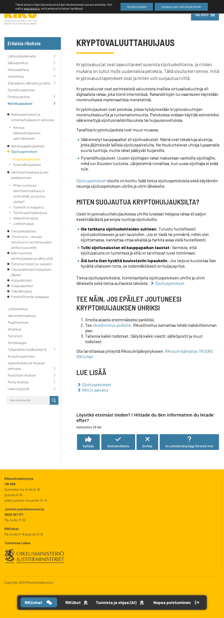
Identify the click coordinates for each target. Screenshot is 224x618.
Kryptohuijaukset (27, 159)
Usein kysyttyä (18, 389)
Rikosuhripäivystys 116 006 (188, 351)
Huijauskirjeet (21, 280)
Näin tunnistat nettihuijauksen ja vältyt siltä (32, 255)
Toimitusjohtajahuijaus (30, 212)
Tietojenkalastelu (23, 231)
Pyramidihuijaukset (27, 164)
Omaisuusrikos (19, 97)
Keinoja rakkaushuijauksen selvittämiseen (26, 132)
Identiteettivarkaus (22, 315)
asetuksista (32, 8)
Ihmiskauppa (17, 343)
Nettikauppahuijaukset (28, 146)
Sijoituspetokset (24, 151)
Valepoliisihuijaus (25, 218)
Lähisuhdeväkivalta (22, 56)
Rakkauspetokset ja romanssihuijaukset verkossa (33, 117)
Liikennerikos (18, 309)
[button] (88, 442)
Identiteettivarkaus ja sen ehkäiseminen (29, 175)
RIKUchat (84, 356)
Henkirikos (16, 76)
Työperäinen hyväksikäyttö (27, 349)
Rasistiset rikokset (22, 375)
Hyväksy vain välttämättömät (181, 7)
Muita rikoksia (18, 382)
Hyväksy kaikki (136, 7)
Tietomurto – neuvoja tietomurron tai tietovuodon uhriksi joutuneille (31, 242)
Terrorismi (15, 336)
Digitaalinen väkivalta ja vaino (29, 83)
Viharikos (14, 329)
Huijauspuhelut (22, 286)
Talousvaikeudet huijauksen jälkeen (31, 272)
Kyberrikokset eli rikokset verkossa (26, 365)
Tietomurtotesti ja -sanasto (31, 264)
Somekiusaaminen (21, 90)
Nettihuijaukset (20, 103)
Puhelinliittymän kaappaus (30, 296)
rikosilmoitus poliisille (112, 325)
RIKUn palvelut (95, 389)
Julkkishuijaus (23, 223)
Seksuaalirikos (18, 69)
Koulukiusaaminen (21, 356)
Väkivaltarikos (18, 63)
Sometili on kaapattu (28, 207)
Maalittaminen (18, 322)
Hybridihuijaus (21, 291)
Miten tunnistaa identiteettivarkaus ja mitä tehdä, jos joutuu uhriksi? (29, 193)
